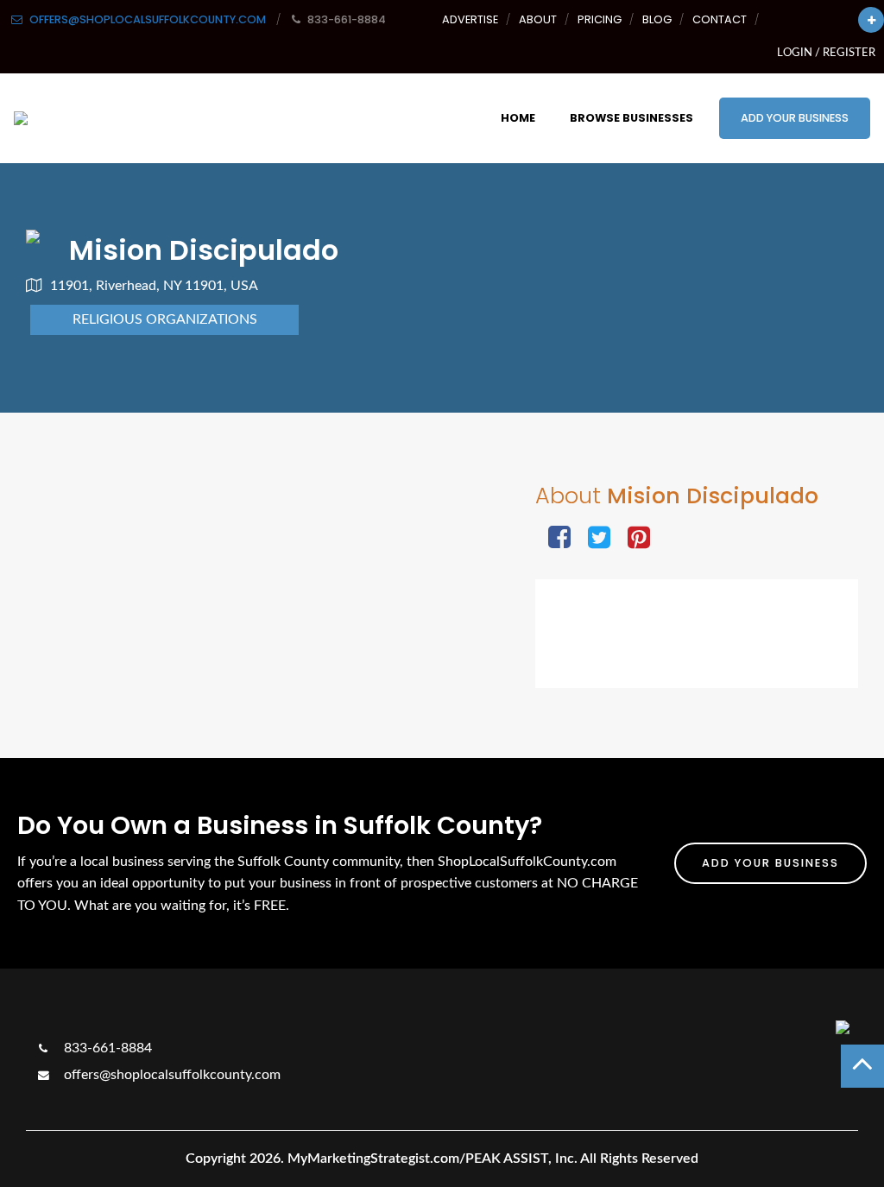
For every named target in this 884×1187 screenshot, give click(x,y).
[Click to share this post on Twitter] (599, 539)
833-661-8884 (106, 1048)
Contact (719, 19)
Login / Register (826, 52)
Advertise (470, 19)
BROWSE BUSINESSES (631, 117)
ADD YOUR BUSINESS (795, 117)
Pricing (600, 19)
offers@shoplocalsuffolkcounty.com (170, 1075)
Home (518, 117)
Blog (657, 19)
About (538, 19)
